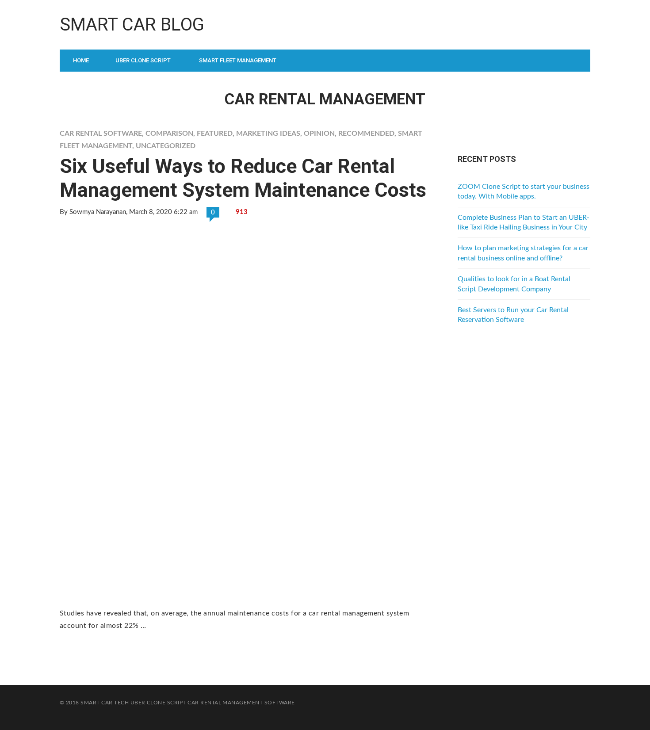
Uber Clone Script (143, 60)
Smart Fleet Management (237, 60)
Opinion (319, 133)
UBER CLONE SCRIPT (158, 702)
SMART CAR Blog (132, 24)
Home (81, 60)
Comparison (169, 133)
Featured (215, 133)
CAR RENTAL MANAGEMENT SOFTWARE (240, 702)
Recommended (366, 133)
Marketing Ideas (268, 133)
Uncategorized (165, 145)
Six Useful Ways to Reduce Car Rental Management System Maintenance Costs (243, 178)
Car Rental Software (101, 133)
